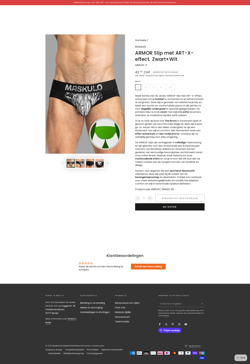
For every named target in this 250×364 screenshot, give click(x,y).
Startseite (140, 40)
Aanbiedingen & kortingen (95, 312)
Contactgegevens (95, 353)
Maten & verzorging (91, 307)
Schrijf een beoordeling (148, 266)
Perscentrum (122, 317)
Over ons (120, 307)
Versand (150, 75)
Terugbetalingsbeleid (74, 350)
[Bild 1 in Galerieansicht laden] (71, 163)
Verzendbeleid (54, 353)
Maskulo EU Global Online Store (66, 345)
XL (162, 88)
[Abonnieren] (203, 304)
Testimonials (122, 321)
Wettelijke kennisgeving (73, 353)
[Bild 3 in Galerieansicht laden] (90, 163)
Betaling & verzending (92, 303)
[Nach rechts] (108, 163)
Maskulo (140, 46)
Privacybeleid (93, 350)
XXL (171, 88)
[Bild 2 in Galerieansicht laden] (80, 163)
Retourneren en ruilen (127, 303)
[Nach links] (62, 163)
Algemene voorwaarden (112, 350)
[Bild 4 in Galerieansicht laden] (99, 163)
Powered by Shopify (53, 350)
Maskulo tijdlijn (123, 312)
